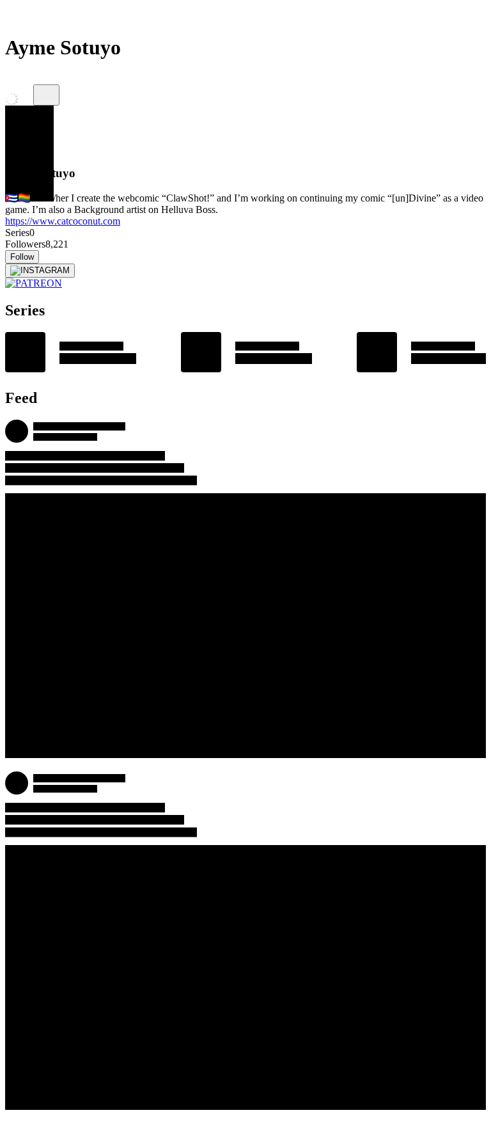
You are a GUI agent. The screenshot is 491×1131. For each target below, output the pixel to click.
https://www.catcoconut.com (62, 221)
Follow (22, 257)
